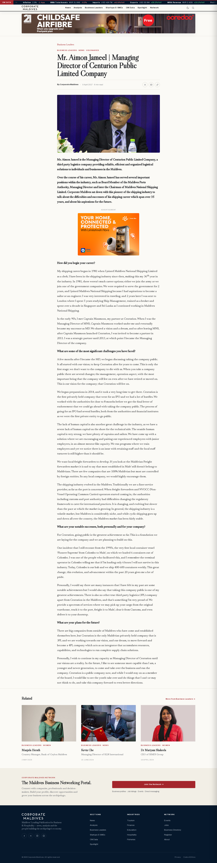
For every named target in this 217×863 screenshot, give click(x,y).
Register (168, 835)
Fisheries (131, 839)
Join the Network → (154, 784)
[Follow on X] (30, 835)
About (167, 839)
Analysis (78, 8)
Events (167, 820)
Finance (130, 825)
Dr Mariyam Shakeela (153, 750)
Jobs (166, 825)
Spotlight (142, 8)
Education (131, 830)
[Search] (193, 8)
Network (154, 8)
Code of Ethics (189, 857)
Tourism (130, 820)
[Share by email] (151, 84)
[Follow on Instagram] (37, 835)
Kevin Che (87, 750)
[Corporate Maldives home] (30, 8)
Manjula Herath (31, 750)
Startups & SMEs (114, 8)
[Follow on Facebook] (24, 835)
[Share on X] (144, 84)
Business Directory (172, 830)
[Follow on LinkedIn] (43, 835)
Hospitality (132, 835)
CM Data (130, 8)
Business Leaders (94, 8)
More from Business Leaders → (180, 699)
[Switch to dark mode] (188, 8)
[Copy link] (157, 84)
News (68, 8)
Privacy (178, 857)
